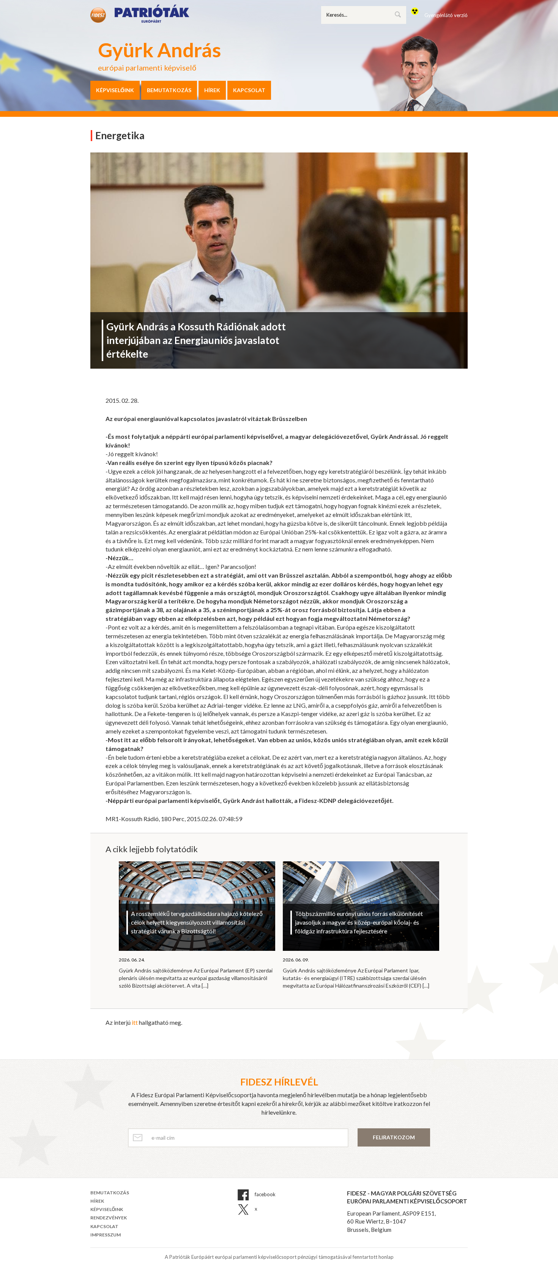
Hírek (212, 90)
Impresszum (105, 1235)
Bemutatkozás (169, 90)
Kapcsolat (249, 90)
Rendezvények (108, 1217)
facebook (265, 1194)
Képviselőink (115, 90)
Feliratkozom (394, 1137)
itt (135, 1022)
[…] (205, 985)
